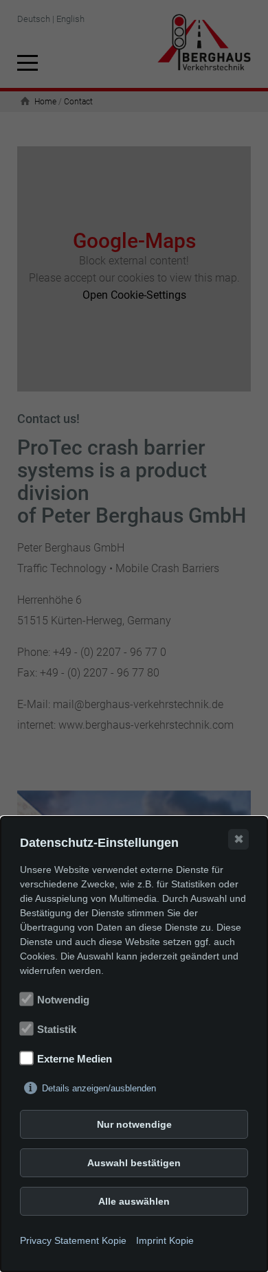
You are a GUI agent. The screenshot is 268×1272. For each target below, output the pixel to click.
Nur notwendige (134, 1124)
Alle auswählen (134, 1201)
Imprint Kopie (165, 1240)
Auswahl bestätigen (134, 1162)
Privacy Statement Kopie (73, 1240)
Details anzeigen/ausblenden (99, 1088)
